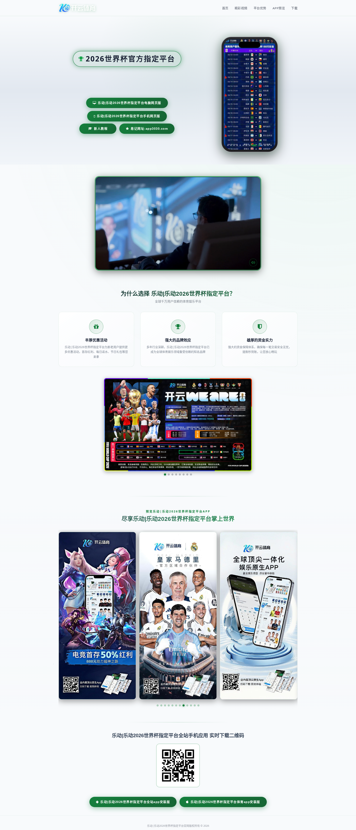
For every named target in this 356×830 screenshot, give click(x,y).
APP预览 (279, 8)
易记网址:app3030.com (149, 128)
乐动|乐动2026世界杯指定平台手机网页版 (128, 116)
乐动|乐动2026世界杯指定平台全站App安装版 (135, 762)
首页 (225, 8)
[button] (158, 666)
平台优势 (260, 8)
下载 (294, 8)
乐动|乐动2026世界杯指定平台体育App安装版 (225, 762)
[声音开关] (253, 262)
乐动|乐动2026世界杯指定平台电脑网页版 (129, 103)
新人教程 (101, 128)
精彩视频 (241, 8)
